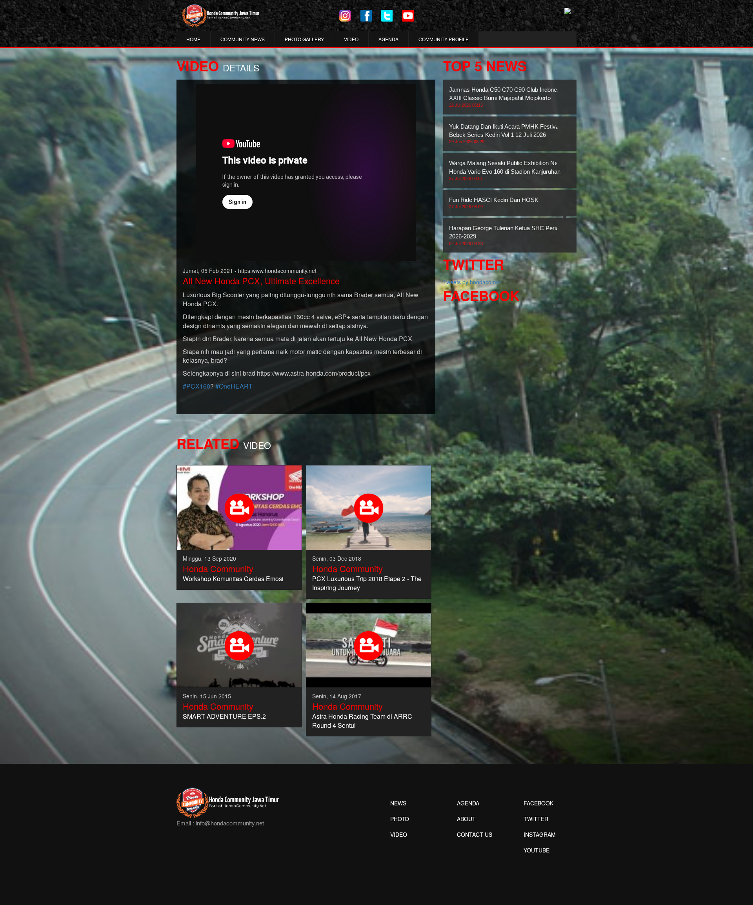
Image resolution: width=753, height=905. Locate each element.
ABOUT (466, 819)
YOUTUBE (536, 850)
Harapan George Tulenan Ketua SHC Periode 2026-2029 (507, 235)
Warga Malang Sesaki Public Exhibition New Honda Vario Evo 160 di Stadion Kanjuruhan (505, 170)
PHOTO (399, 819)
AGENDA (388, 39)
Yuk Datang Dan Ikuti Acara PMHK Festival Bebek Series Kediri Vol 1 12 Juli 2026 (504, 133)
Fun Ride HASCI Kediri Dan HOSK (493, 202)
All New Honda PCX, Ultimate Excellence (261, 280)
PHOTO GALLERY (304, 39)
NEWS (398, 803)
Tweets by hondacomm (472, 282)
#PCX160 (196, 386)
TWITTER (536, 819)
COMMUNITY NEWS (242, 39)
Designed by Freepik (535, 862)
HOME (193, 39)
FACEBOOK (538, 803)
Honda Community (218, 568)
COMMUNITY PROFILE (443, 39)
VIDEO (351, 39)
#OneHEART (234, 386)
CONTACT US (474, 834)
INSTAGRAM (540, 834)
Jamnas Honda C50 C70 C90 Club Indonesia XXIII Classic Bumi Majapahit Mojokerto (506, 96)
